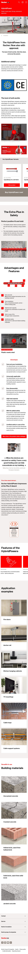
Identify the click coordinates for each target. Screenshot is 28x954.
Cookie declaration (6, 951)
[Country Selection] (22, 2)
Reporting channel (16, 951)
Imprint (16, 949)
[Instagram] (5, 943)
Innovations (5, 35)
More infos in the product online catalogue (14, 436)
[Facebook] (2, 943)
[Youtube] (8, 943)
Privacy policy (23, 949)
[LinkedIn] (11, 943)
